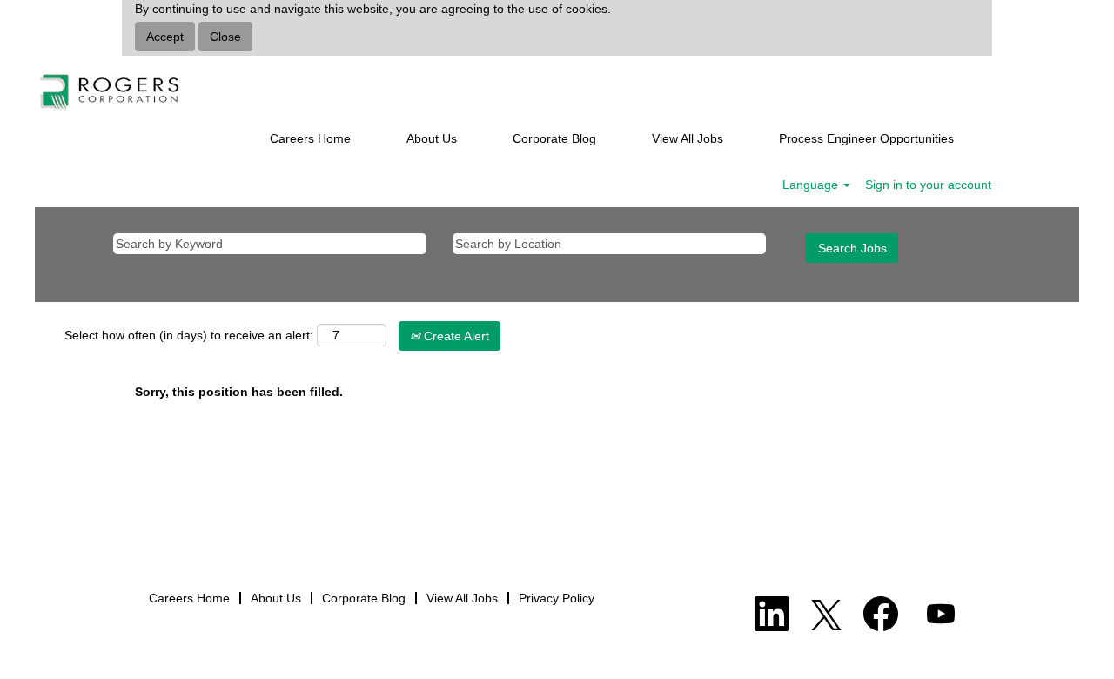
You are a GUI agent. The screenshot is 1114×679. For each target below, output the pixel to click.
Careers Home (310, 138)
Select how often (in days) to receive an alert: (188, 335)
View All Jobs (687, 138)
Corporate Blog (554, 138)
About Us (431, 138)
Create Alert (454, 336)
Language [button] (812, 185)
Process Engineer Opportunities (866, 138)
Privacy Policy (556, 598)
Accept (165, 37)
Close (225, 37)
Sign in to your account (928, 185)
